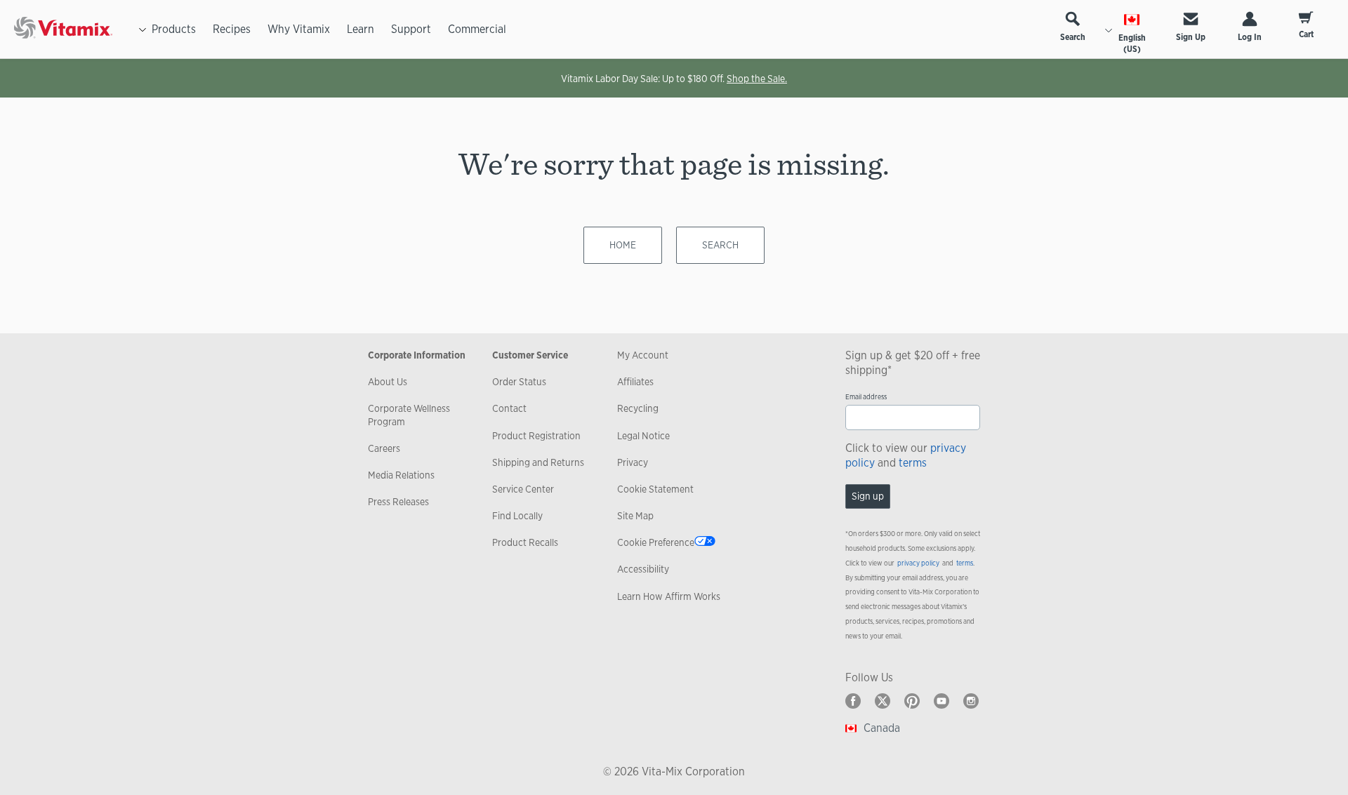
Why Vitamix (298, 29)
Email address (866, 396)
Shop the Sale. (757, 78)
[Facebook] (853, 701)
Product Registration (536, 435)
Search (1072, 37)
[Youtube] (941, 701)
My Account (642, 355)
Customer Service (530, 355)
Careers (384, 448)
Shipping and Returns (538, 462)
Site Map (635, 515)
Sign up (868, 496)
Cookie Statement (655, 489)
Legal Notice (643, 435)
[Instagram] (971, 701)
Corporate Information (416, 355)
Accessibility (643, 569)
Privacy (632, 462)
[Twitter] (882, 701)
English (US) (1132, 43)
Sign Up (1190, 37)
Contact (509, 408)
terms (913, 462)
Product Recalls (525, 542)
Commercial (477, 29)
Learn (360, 29)
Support (411, 29)
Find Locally (517, 515)
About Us (387, 381)
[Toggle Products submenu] (142, 29)
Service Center (523, 489)
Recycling (638, 408)
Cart (1306, 34)
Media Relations (401, 475)
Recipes (232, 29)
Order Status (519, 381)
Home (622, 245)
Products (174, 29)
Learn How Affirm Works (668, 596)
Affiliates (635, 381)
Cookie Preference (655, 542)
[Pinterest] (912, 701)
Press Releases (398, 501)
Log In (1250, 37)
